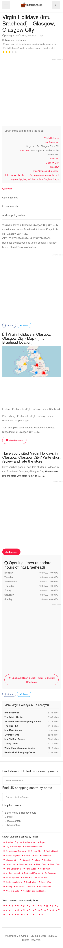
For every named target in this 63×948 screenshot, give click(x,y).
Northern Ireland (13, 873)
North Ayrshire (25, 864)
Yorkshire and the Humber (34, 890)
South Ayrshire (12, 877)
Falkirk (27, 855)
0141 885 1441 (23, 150)
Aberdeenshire (29, 842)
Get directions (16, 440)
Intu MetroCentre (13, 730)
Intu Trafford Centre (14, 739)
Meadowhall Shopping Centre (19, 752)
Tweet (25, 325)
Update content (13, 820)
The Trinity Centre (13, 716)
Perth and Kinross (32, 873)
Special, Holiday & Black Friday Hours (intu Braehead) (33, 679)
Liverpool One (11, 734)
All (42, 914)
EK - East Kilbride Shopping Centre (22, 721)
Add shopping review (13, 215)
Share (10, 325)
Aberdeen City (12, 842)
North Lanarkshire (13, 868)
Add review (11, 552)
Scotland (54, 158)
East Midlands (52, 851)
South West (31, 881)
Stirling (9, 886)
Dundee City (36, 851)
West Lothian (45, 886)
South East (28, 877)
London (47, 859)
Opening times (10, 197)
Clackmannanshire (33, 846)
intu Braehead (52, 142)
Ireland (37, 859)
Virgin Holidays (51, 137)
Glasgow (54, 166)
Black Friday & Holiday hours (20, 812)
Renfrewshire (50, 873)
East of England (13, 855)
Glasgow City (52, 162)
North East (41, 864)
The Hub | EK (11, 725)
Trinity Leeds (11, 743)
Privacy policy (12, 825)
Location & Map (10, 206)
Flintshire (47, 855)
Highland (26, 859)
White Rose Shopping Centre (19, 747)
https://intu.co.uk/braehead (46, 170)
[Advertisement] (31, 91)
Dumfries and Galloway (16, 851)
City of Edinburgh (13, 846)
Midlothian (10, 864)
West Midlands (12, 890)
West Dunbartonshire (25, 886)
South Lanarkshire (14, 881)
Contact (9, 816)
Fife (36, 855)
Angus (42, 842)
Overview (7, 188)
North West (31, 868)
